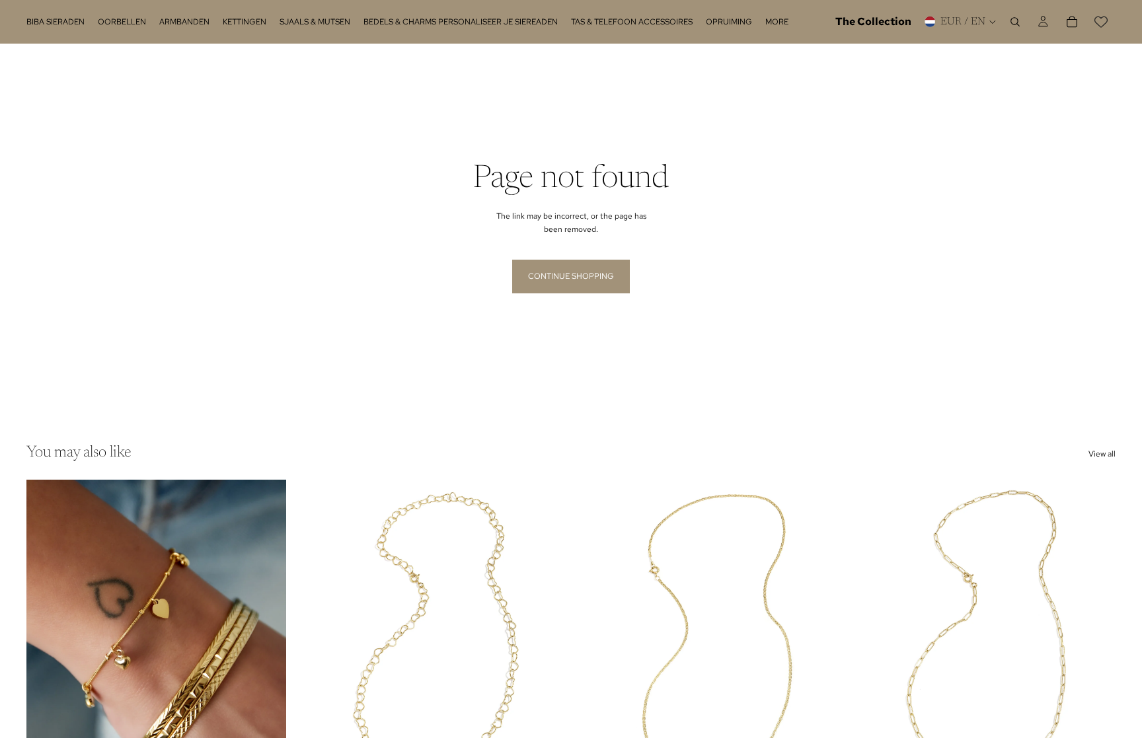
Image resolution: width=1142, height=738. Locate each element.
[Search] (1015, 21)
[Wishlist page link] (1101, 21)
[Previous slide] (46, 642)
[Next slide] (266, 642)
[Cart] (1071, 21)
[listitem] (777, 22)
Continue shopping (571, 276)
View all (1102, 454)
